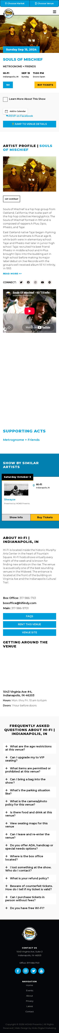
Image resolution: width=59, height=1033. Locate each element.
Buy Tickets (45, 85)
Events (29, 990)
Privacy (29, 1001)
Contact (29, 1011)
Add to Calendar (18, 111)
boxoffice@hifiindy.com (19, 603)
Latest (29, 1006)
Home (29, 985)
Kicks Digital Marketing (44, 1028)
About (29, 995)
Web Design (21, 1028)
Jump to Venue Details (31, 124)
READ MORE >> (12, 273)
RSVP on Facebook (20, 115)
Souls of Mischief (27, 148)
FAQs (29, 616)
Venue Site (29, 632)
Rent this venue (29, 624)
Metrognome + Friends (19, 66)
